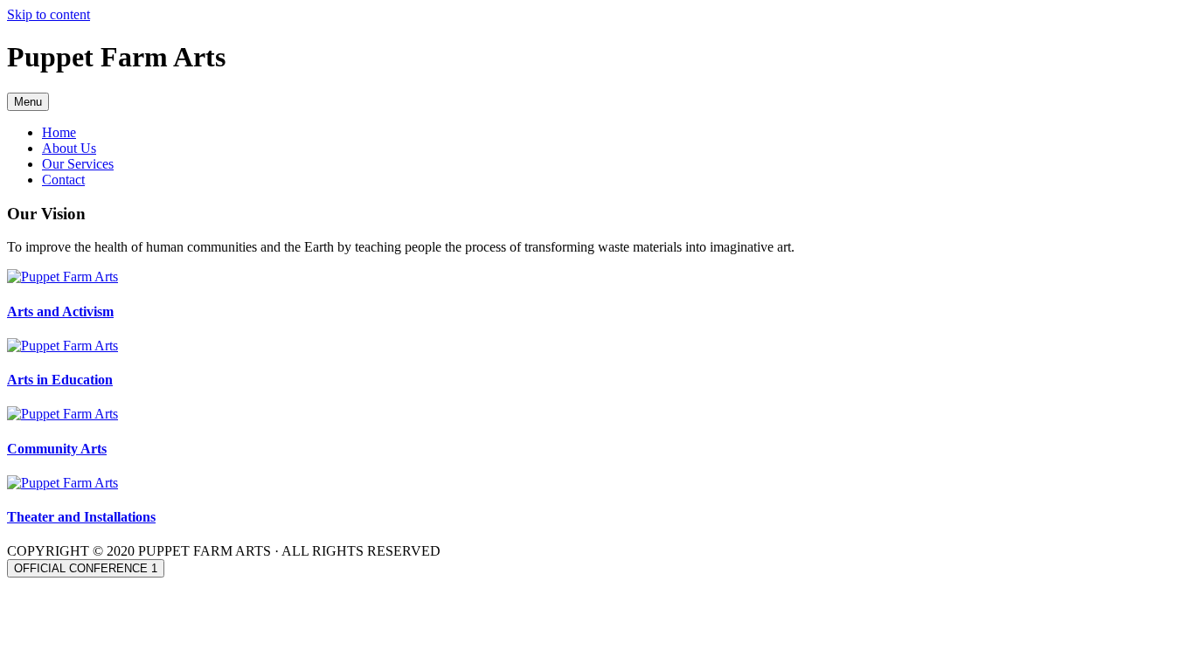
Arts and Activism (60, 311)
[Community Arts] (62, 413)
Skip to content (48, 14)
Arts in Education (60, 379)
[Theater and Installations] (62, 482)
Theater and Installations (81, 516)
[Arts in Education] (62, 345)
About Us (69, 148)
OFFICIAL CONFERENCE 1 (85, 568)
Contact (63, 179)
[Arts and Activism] (62, 276)
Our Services (78, 163)
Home (59, 132)
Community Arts (57, 448)
